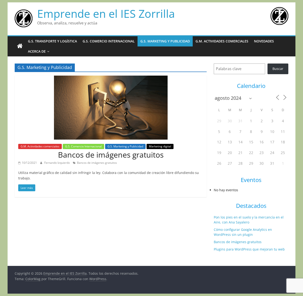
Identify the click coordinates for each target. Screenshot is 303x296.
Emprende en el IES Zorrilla (106, 13)
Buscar (277, 68)
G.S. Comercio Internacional (109, 41)
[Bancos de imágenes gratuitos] (111, 78)
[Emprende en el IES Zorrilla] (20, 46)
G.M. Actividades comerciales (222, 41)
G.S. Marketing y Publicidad (165, 41)
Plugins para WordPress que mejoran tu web (249, 249)
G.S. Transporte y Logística (52, 41)
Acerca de (37, 51)
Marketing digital (160, 146)
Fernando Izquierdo (57, 163)
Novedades (264, 41)
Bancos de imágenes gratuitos (111, 155)
